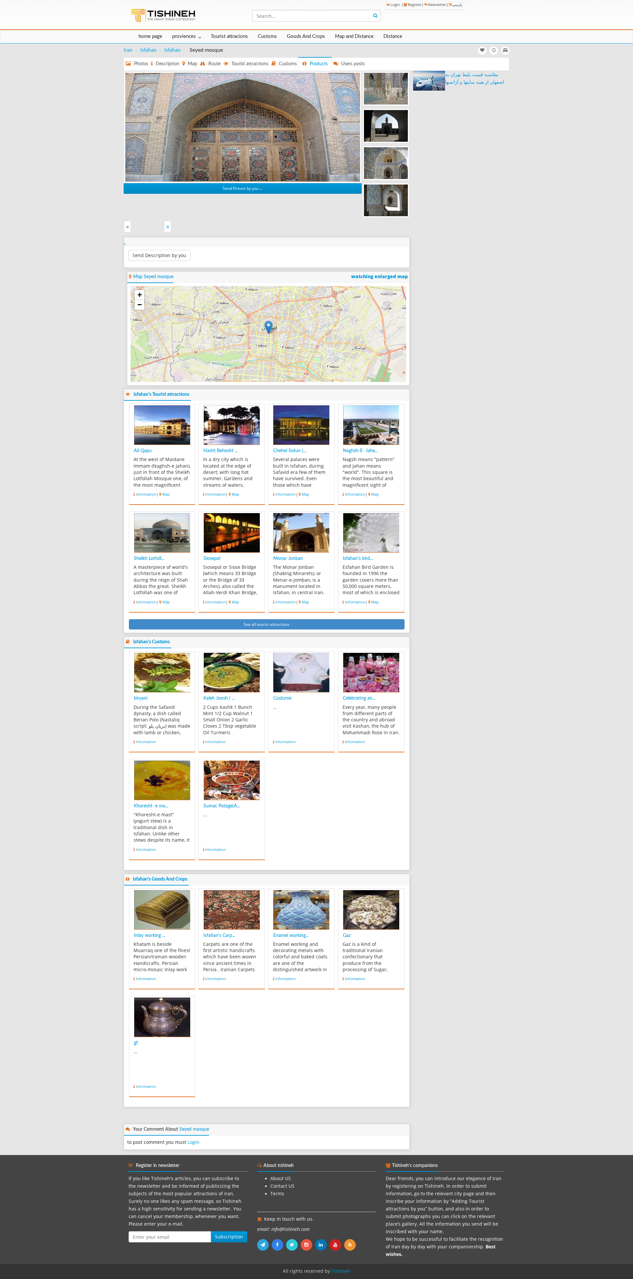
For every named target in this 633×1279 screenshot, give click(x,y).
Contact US (282, 1186)
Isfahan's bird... (358, 558)
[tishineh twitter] (293, 1245)
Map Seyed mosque (153, 277)
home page (150, 36)
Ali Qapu (143, 451)
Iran (128, 49)
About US (280, 1178)
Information (146, 494)
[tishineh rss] (350, 1245)
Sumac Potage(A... (221, 806)
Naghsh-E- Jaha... (360, 451)
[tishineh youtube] (337, 1245)
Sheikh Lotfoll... (149, 558)
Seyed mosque (194, 1129)
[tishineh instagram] (308, 1245)
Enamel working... (291, 935)
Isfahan (148, 49)
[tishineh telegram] (264, 1245)
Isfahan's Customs (151, 642)
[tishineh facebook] (279, 1245)
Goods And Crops (306, 36)
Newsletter (437, 4)
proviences (184, 36)
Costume (282, 698)
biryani (140, 698)
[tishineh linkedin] (322, 1245)
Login (395, 4)
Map (166, 494)
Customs (267, 36)
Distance (392, 36)
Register (414, 4)
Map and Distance (354, 36)
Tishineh (340, 1271)
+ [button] (139, 295)
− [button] (139, 305)
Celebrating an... (359, 698)
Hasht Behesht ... (220, 451)
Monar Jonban (288, 558)
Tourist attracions (229, 36)
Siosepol (211, 558)
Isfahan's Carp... (219, 935)
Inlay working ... (149, 935)
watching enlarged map (379, 276)
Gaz (346, 935)
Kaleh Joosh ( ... (219, 698)
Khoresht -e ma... (151, 806)
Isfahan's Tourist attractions (161, 394)
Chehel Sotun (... (289, 451)
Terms (277, 1194)
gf (136, 1043)
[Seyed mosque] (243, 127)
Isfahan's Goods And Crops (160, 879)
